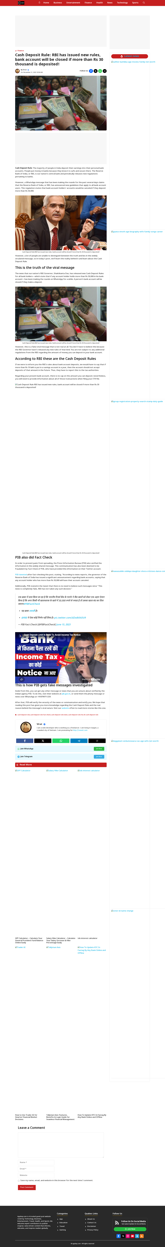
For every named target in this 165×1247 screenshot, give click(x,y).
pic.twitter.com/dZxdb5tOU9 (70, 617)
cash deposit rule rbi (75, 715)
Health (99, 3)
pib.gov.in (66, 694)
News (109, 3)
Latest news (131, 56)
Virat (25, 70)
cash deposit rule (23, 715)
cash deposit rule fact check (40, 715)
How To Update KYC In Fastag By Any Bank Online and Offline (92, 1116)
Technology (122, 3)
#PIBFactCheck (31, 604)
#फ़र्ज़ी (32, 611)
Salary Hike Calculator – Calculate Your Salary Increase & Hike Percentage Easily (60, 940)
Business (58, 3)
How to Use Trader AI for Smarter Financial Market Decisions (26, 1117)
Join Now (99, 749)
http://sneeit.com (80, 730)
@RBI (24, 617)
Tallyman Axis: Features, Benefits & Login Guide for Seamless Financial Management (60, 1117)
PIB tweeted (21, 575)
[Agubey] (21, 3)
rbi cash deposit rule (90, 715)
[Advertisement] (61, 31)
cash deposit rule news (59, 715)
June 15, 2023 (63, 624)
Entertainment (73, 3)
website (65, 708)
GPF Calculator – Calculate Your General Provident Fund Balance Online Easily (29, 940)
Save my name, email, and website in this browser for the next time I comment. (56, 1180)
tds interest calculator (87, 938)
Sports (135, 3)
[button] (144, 3)
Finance (88, 3)
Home (46, 3)
